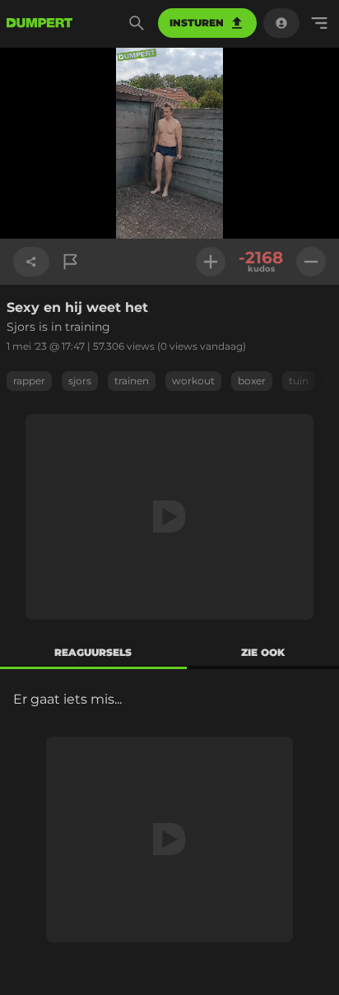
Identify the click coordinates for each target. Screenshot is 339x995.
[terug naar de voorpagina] (39, 23)
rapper (29, 380)
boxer (252, 380)
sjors (79, 380)
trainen (131, 380)
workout (193, 380)
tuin (299, 380)
